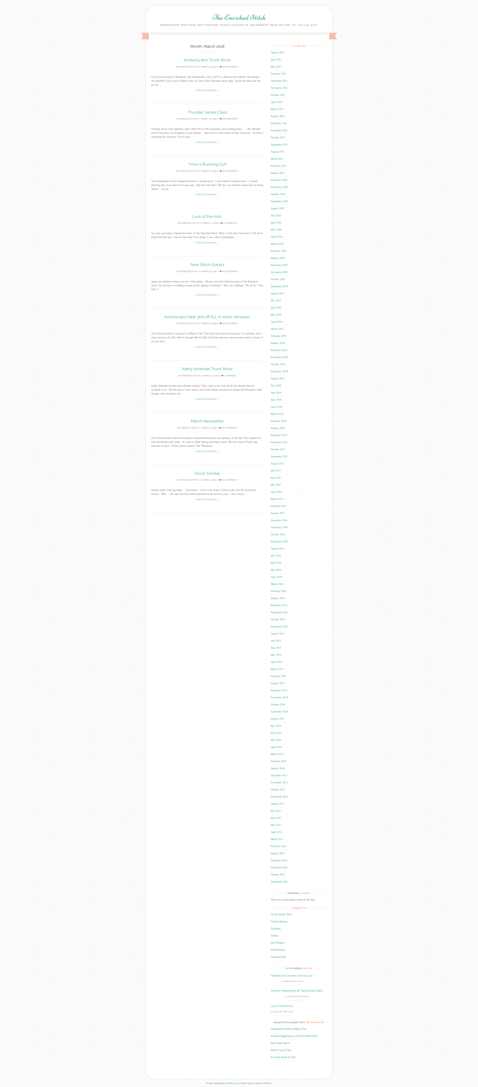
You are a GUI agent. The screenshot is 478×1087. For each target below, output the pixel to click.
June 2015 (276, 647)
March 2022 (277, 109)
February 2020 (278, 251)
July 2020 (276, 215)
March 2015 (277, 669)
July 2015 (276, 640)
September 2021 (279, 144)
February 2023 (278, 73)
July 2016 (276, 555)
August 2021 (277, 151)
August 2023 (277, 52)
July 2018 (276, 385)
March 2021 (277, 158)
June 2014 (276, 732)
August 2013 (277, 803)
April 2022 (276, 102)
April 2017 (276, 492)
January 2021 (278, 173)
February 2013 (278, 846)
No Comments (230, 67)
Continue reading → (207, 90)
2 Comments (230, 223)
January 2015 (278, 683)
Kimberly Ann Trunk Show (207, 60)
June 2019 (276, 307)
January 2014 (278, 768)
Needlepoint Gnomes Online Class (292, 975)
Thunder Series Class (207, 112)
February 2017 (278, 506)
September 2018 (279, 371)
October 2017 (278, 449)
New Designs (278, 942)
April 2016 (276, 577)
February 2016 (278, 591)
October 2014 (278, 704)
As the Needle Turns (281, 914)
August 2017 (277, 463)
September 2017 (279, 456)
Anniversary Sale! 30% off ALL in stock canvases (207, 316)
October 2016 (278, 534)
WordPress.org (232, 1083)
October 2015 (278, 619)
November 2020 (279, 187)
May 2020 (276, 229)
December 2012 (279, 860)
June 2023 (276, 59)
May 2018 (276, 399)
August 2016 (277, 548)
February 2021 (278, 165)
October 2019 (278, 279)
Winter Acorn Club (281, 1050)
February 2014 (278, 761)
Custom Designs (279, 921)
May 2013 (276, 825)
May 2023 (276, 66)
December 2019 (279, 265)
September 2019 (279, 286)
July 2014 (276, 725)
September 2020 (279, 201)
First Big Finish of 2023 (283, 1057)
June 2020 (276, 222)
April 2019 (276, 321)
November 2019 (279, 272)
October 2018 (278, 364)
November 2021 (279, 130)
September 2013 (279, 796)
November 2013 (279, 782)
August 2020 (277, 208)
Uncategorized (278, 956)
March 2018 (277, 414)
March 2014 (277, 754)
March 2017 (277, 499)
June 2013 (276, 818)
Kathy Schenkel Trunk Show (207, 368)
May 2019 (276, 314)
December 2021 (279, 123)
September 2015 (279, 626)
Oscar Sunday (207, 473)
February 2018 (278, 421)
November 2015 (279, 612)
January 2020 (278, 258)
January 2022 (278, 116)
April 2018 (276, 406)
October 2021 (278, 137)
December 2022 (279, 80)
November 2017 (279, 442)
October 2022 (278, 95)
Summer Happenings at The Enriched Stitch (297, 990)
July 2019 (276, 300)
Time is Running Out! (207, 164)
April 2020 (276, 236)
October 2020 (278, 194)
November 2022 (279, 88)
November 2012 (279, 867)
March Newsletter (207, 421)
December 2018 (279, 350)
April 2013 (276, 832)
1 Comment (229, 376)
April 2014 (276, 747)
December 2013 (279, 775)
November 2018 (279, 357)
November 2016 (279, 527)
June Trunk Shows (282, 1006)
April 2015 (276, 662)
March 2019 (277, 329)
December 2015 (279, 605)
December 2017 (279, 435)
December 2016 (279, 520)
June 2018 (276, 392)
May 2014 (276, 740)
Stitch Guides (278, 949)
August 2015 (277, 633)
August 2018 (277, 378)
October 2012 (278, 874)
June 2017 (276, 477)
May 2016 (276, 569)
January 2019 (278, 343)
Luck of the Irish (207, 216)
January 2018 (278, 428)
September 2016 (279, 541)
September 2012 (279, 881)
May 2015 (276, 655)
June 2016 (276, 562)
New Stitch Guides (207, 264)
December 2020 (279, 180)
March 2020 (277, 243)
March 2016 (277, 584)
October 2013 (278, 789)
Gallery (275, 935)
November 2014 (279, 697)
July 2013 (276, 810)
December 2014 (279, 690)
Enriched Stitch (189, 67)
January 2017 (278, 513)
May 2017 (276, 484)
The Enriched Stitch (239, 17)
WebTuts (267, 1083)
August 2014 (277, 718)
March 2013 (277, 839)
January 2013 (278, 853)
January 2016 (278, 598)
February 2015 (278, 676)
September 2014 (279, 711)
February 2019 (278, 336)
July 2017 (276, 470)
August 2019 (277, 293)
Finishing (276, 928)
